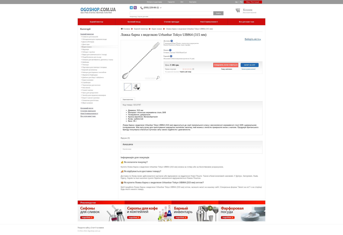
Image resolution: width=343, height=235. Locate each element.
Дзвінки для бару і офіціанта (93, 77)
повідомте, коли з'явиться (225, 65)
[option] (127, 87)
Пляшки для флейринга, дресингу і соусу (97, 59)
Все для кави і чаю (88, 116)
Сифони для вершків (90, 37)
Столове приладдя (88, 111)
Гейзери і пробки (88, 52)
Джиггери (86, 44)
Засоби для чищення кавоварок (94, 95)
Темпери (85, 65)
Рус (241, 2)
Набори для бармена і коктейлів (94, 72)
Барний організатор (89, 70)
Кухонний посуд (87, 108)
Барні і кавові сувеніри (91, 98)
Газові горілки (87, 90)
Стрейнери (86, 82)
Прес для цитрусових (90, 93)
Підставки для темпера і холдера (94, 67)
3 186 (172, 65)
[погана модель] (185, 69)
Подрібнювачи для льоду (91, 57)
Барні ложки (87, 47)
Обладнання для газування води (94, 39)
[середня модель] (187, 69)
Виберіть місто (252, 39)
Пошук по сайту (84, 228)
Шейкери (85, 62)
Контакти (192, 2)
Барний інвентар (87, 34)
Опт (181, 2)
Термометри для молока (91, 85)
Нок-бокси (86, 87)
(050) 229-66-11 (151, 7)
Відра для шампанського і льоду (94, 54)
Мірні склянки (87, 103)
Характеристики (128, 99)
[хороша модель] (189, 69)
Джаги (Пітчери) (88, 42)
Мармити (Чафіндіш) (90, 75)
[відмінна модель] (191, 69)
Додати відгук (128, 144)
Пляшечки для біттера (90, 100)
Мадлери (85, 49)
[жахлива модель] (183, 69)
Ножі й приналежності (89, 114)
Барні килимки (87, 80)
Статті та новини (97, 228)
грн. (177, 65)
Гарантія (171, 2)
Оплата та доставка (154, 2)
